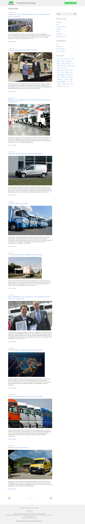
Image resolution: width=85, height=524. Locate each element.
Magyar (35, 517)
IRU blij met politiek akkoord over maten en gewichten (25, 396)
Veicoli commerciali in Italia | (34, 515)
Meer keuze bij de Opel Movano (18, 447)
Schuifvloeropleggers (61, 81)
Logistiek (67, 72)
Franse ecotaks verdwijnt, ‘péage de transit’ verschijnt (25, 254)
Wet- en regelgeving (60, 51)
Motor (58, 77)
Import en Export (59, 46)
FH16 (58, 68)
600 (58, 59)
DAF (72, 63)
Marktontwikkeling (60, 74)
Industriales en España (40, 513)
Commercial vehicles (65, 63)
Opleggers (58, 29)
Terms (29, 507)
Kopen (62, 72)
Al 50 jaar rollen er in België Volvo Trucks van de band (25, 350)
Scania (71, 79)
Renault (66, 79)
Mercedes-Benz (69, 74)
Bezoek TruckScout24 (70, 3)
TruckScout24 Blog (25, 3)
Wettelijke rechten (23, 507)
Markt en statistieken (60, 48)
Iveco (71, 70)
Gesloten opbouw (60, 70)
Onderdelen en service (60, 36)
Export (73, 65)
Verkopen (64, 83)
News (57, 44)
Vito (68, 83)
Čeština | (24, 517)
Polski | (32, 517)
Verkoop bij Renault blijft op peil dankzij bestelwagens (25, 153)
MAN (72, 72)
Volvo (72, 83)
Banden (58, 61)
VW (65, 86)
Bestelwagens (59, 22)
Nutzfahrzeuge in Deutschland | (13, 515)
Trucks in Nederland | (24, 515)
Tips (71, 81)
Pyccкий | (28, 517)
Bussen (57, 24)
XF (67, 86)
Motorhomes (63, 77)
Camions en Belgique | (31, 513)
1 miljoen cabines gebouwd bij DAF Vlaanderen (23, 50)
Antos (65, 59)
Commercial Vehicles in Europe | (20, 513)
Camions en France (29, 516)
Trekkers (58, 31)
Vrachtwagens (59, 33)
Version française (29, 510)
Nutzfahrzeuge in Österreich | (46, 515)
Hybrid (67, 70)
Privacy (33, 507)
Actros (61, 59)
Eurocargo (69, 65)
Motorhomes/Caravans (60, 26)
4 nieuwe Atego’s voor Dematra (18, 203)
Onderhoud (70, 77)
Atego (69, 59)
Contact (37, 507)
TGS (68, 81)
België (63, 61)
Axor (73, 59)
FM (64, 68)
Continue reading (12, 41)
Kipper (58, 72)
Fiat (61, 68)
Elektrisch (59, 65)
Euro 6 (63, 65)
